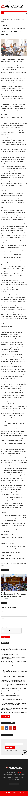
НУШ (22, 560)
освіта (21, 563)
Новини (8, 18)
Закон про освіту (4, 561)
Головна (3, 18)
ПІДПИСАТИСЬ (9, 747)
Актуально (14, 18)
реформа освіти (14, 558)
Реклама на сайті (17, 794)
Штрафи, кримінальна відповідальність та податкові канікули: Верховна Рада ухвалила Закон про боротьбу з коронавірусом (13, 594)
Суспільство (22, 18)
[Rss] (10, 784)
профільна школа (16, 560)
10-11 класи (7, 558)
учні (25, 563)
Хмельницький (16, 563)
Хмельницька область (19, 561)
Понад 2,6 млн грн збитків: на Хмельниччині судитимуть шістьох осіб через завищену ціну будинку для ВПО (14, 671)
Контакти (24, 794)
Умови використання (7, 794)
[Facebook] (12, 784)
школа (2, 565)
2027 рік (11, 561)
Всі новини (6, 716)
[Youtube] (18, 784)
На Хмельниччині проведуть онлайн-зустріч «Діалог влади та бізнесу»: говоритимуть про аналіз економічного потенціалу (13, 699)
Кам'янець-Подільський (6, 563)
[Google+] (15, 784)
